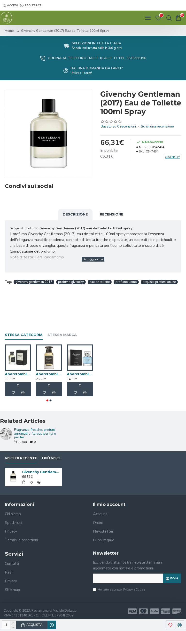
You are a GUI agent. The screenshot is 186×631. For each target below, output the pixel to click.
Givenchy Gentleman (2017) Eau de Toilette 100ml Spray (41, 472)
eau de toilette (100, 282)
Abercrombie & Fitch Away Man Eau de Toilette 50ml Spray (80, 374)
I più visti (51, 458)
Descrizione (75, 214)
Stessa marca (62, 335)
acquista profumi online (159, 282)
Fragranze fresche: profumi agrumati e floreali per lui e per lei (35, 433)
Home (9, 30)
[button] (47, 400)
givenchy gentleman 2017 (34, 282)
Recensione (111, 214)
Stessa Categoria (24, 335)
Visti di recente (21, 458)
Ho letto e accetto (121, 589)
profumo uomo (126, 282)
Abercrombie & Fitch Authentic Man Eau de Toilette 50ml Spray (49, 374)
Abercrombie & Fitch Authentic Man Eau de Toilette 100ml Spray (18, 374)
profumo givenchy (71, 282)
